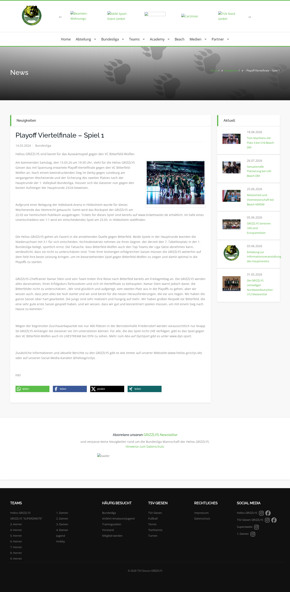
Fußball (153, 518)
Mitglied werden (112, 536)
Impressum (201, 513)
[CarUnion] (192, 16)
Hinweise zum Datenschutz (145, 446)
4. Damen (62, 530)
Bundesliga (110, 39)
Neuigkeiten (231, 70)
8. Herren (16, 553)
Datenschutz (202, 518)
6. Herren (16, 541)
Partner (218, 39)
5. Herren (16, 536)
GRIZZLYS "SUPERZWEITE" (26, 518)
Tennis (152, 524)
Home (66, 39)
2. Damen (62, 518)
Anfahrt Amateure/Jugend (118, 518)
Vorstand (108, 530)
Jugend (60, 536)
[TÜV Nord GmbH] (228, 16)
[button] (32, 389)
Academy (157, 39)
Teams (134, 39)
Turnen (152, 536)
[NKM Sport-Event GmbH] (118, 16)
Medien (195, 39)
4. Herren (16, 530)
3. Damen (62, 524)
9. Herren (16, 558)
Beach (179, 39)
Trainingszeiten (111, 524)
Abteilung (83, 39)
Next (249, 16)
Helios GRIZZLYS (20, 513)
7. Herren (16, 547)
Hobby (60, 541)
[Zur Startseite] (31, 15)
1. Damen (62, 513)
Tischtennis (155, 530)
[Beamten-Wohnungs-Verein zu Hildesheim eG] (81, 16)
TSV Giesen (155, 513)
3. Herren (16, 524)
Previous (60, 16)
